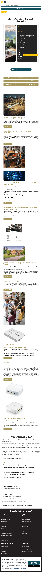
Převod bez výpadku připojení (7, 535)
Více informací (8, 126)
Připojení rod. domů (20, 84)
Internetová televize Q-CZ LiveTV (7, 555)
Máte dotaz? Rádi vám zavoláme (20, 69)
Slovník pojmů (3, 530)
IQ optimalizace (9, 84)
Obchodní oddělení (25, 546)
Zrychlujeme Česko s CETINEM (27, 531)
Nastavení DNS (4, 524)
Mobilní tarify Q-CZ (4, 548)
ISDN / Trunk (24, 533)
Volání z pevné (33, 80)
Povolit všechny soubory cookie (34, 563)
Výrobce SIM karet (4, 540)
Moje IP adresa (4, 521)
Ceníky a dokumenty (26, 519)
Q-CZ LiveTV (21, 80)
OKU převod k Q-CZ (33, 84)
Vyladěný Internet (25, 526)
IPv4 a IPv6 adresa (4, 523)
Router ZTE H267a (9, 80)
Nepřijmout (34, 565)
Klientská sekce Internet (26, 521)
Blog (22, 528)
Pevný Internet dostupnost (6, 531)
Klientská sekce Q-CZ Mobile (27, 523)
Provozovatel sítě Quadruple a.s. (28, 549)
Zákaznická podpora (26, 548)
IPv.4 (9, 77)
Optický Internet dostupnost (6, 533)
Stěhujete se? (3, 526)
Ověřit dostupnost (21, 8)
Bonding (21, 77)
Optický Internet (4, 551)
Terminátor (33, 77)
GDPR (2, 537)
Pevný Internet (4, 553)
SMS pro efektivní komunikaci (6, 549)
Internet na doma (4, 546)
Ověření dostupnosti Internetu (7, 517)
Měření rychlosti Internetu (6, 519)
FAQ (22, 530)
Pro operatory (3, 538)
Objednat (4, 12)
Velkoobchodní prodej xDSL (27, 551)
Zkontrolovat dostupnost (30, 55)
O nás (23, 517)
